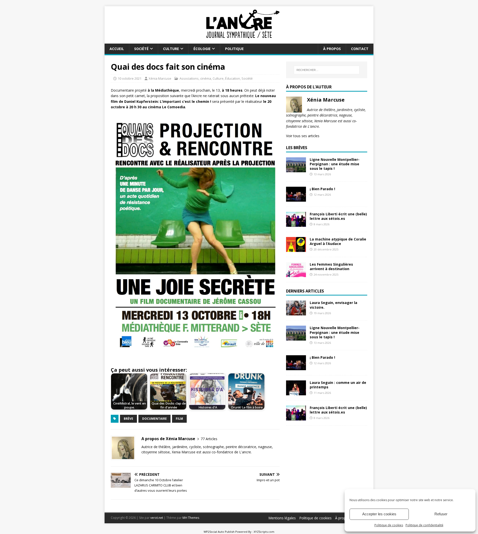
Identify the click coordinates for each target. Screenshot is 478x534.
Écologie (202, 48)
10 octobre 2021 (129, 78)
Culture (171, 48)
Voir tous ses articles (302, 135)
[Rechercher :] (326, 70)
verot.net (156, 518)
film (179, 418)
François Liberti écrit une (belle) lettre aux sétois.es (338, 216)
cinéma (205, 78)
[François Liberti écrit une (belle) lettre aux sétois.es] (296, 223)
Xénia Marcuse (160, 78)
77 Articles (209, 438)
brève (128, 418)
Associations (189, 78)
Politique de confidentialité (424, 525)
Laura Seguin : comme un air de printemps (338, 384)
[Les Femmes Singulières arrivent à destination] (296, 274)
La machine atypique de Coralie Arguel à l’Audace (338, 241)
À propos (332, 48)
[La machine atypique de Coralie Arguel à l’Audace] (296, 248)
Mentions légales (282, 518)
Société (141, 48)
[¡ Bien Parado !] (296, 198)
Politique (234, 48)
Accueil (117, 48)
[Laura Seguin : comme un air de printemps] (296, 392)
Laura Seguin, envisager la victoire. (333, 304)
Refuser (440, 514)
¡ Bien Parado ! (322, 188)
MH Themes (190, 518)
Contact (359, 48)
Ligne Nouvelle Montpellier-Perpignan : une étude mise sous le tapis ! (334, 164)
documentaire (154, 418)
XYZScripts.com (264, 532)
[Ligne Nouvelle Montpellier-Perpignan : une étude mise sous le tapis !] (296, 169)
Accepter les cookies (379, 514)
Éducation (232, 78)
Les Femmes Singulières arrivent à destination (331, 266)
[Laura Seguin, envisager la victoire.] (296, 312)
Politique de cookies (388, 525)
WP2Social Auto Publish (219, 532)
